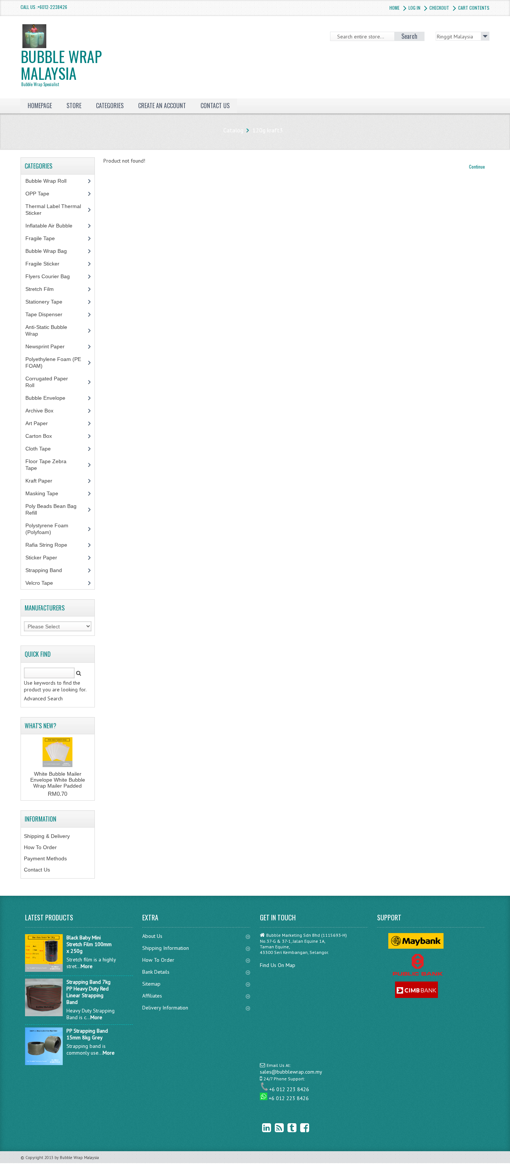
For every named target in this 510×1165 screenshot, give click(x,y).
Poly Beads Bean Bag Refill (51, 509)
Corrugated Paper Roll (46, 382)
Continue (477, 166)
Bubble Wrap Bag (51, 251)
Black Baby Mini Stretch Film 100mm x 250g (89, 944)
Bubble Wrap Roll (50, 181)
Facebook (299, 1127)
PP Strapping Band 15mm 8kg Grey (87, 1034)
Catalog (233, 130)
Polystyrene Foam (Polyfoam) (46, 528)
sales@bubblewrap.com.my (291, 1071)
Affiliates (152, 995)
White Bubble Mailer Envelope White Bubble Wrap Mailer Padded (57, 780)
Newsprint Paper (49, 346)
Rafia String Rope (50, 545)
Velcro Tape (39, 583)
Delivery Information (165, 1007)
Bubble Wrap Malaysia (61, 66)
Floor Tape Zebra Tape (45, 464)
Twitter (286, 1127)
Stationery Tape (48, 302)
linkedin (261, 1127)
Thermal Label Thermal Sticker (53, 209)
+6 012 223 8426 (289, 1089)
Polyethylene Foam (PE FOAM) (53, 362)
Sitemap (151, 983)
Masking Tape (45, 493)
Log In (414, 7)
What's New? (40, 725)
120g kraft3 (267, 130)
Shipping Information (165, 948)
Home (394, 7)
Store (73, 105)
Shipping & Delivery (47, 836)
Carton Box (44, 436)
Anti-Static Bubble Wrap (46, 330)
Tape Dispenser (48, 314)
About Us (152, 936)
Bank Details (156, 971)
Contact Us (37, 870)
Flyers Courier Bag (51, 276)
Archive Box (43, 411)
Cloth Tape (42, 449)
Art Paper (42, 423)
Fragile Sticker (46, 264)
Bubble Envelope (49, 398)
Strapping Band (47, 570)
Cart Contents (473, 7)
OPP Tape (41, 194)
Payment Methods (45, 858)
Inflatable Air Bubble (53, 226)
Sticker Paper (46, 557)
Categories (110, 105)
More (87, 966)
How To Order (40, 847)
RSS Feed (274, 1127)
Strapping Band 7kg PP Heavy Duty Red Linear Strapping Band (88, 992)
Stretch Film (45, 289)
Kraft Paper (42, 481)
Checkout (439, 7)
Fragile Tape (44, 238)
